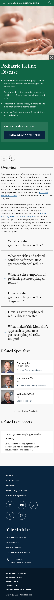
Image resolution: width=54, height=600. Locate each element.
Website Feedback (14, 547)
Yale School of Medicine (16, 537)
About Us (11, 475)
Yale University (12, 542)
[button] (27, 243)
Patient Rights (12, 581)
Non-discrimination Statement (19, 589)
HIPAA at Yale (11, 585)
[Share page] (12, 158)
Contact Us (12, 480)
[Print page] (4, 158)
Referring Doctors (16, 491)
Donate (10, 485)
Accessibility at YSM (14, 577)
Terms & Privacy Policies (16, 573)
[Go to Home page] (15, 4)
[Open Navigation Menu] (4, 3)
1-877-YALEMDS (31, 3)
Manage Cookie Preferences (18, 552)
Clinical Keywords (16, 496)
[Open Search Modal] (50, 3)
